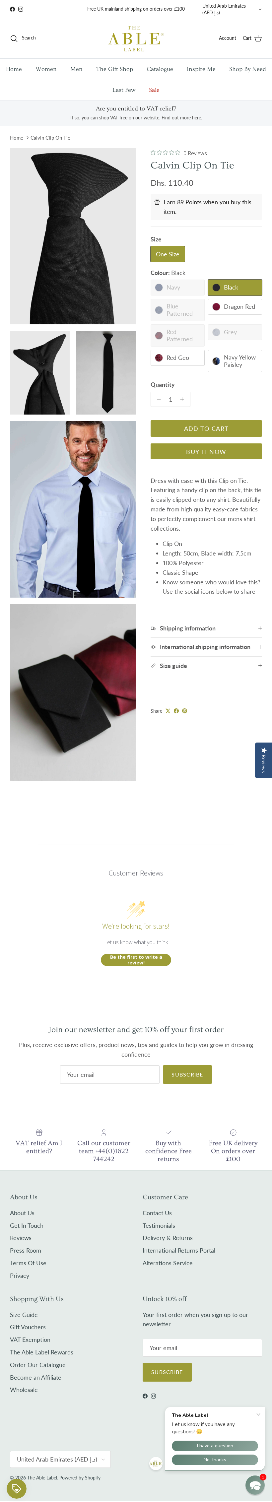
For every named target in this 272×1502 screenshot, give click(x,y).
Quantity (163, 384)
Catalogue (160, 69)
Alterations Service (168, 1263)
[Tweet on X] (168, 710)
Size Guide (24, 1314)
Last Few (123, 90)
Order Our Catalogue (38, 1364)
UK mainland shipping (119, 9)
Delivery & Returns (168, 1237)
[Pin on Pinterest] (184, 710)
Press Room (25, 1250)
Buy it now (206, 451)
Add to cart (206, 428)
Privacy (19, 1275)
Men (76, 69)
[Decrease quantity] (157, 399)
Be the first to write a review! (136, 960)
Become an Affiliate (35, 1377)
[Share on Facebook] (176, 710)
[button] (255, 1485)
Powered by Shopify (80, 1477)
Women (46, 69)
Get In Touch (26, 1225)
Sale (154, 90)
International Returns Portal (179, 1250)
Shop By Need (247, 69)
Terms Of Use (28, 1263)
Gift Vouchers (28, 1327)
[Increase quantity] (184, 399)
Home (14, 69)
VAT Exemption (30, 1339)
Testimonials (159, 1225)
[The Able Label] (136, 38)
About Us (22, 1212)
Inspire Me (201, 69)
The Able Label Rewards (41, 1352)
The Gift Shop (114, 69)
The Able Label (42, 1477)
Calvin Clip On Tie (50, 138)
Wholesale (24, 1389)
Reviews (21, 1237)
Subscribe (187, 1074)
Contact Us (157, 1212)
